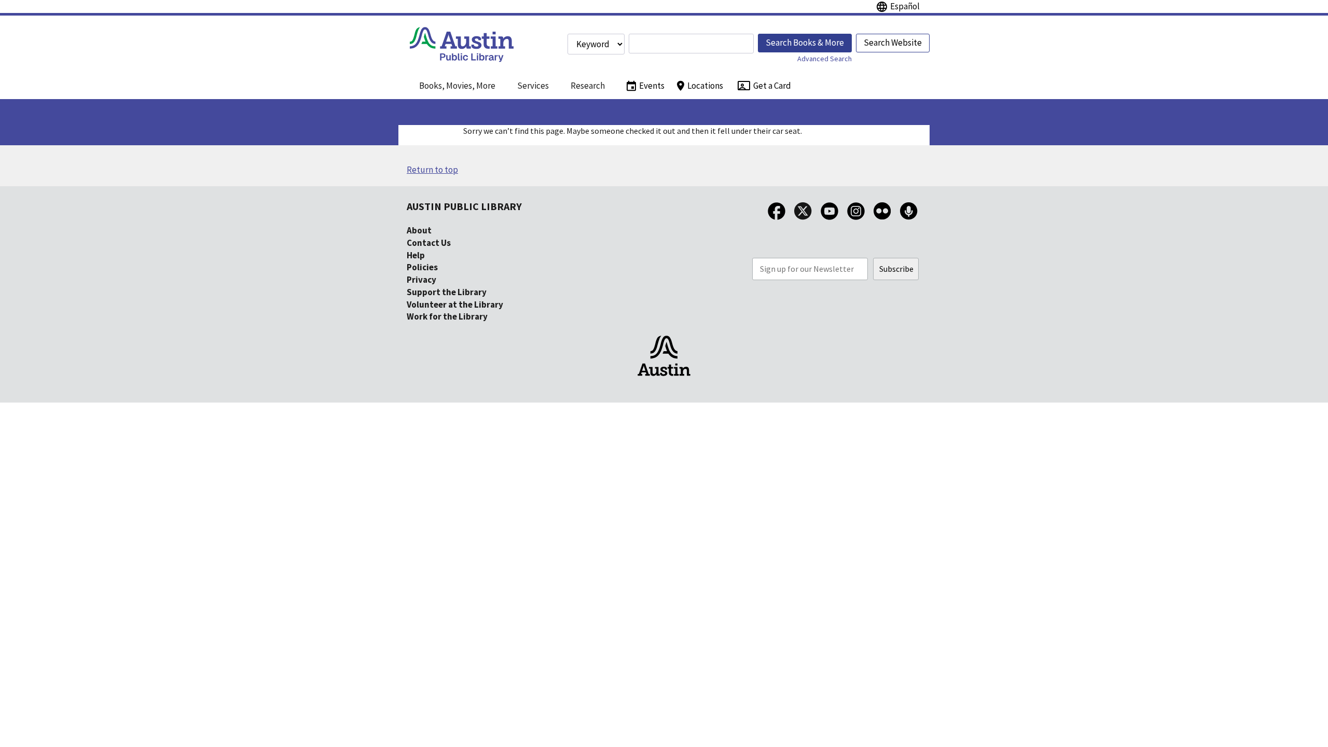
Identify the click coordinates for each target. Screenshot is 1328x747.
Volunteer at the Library (455, 304)
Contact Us (429, 242)
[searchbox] (691, 43)
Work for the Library (447, 316)
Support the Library (447, 292)
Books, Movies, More (457, 85)
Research (588, 85)
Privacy (421, 279)
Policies (422, 267)
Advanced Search (824, 58)
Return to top (432, 169)
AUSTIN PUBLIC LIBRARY (464, 206)
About (419, 230)
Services (533, 85)
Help (416, 255)
